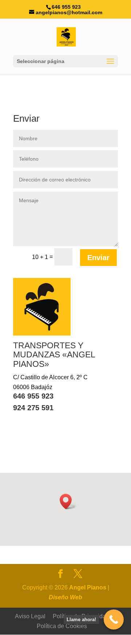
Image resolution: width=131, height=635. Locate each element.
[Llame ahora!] (114, 619)
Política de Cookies (62, 626)
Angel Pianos (87, 587)
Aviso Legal (30, 616)
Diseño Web (65, 597)
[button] (68, 501)
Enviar (98, 258)
